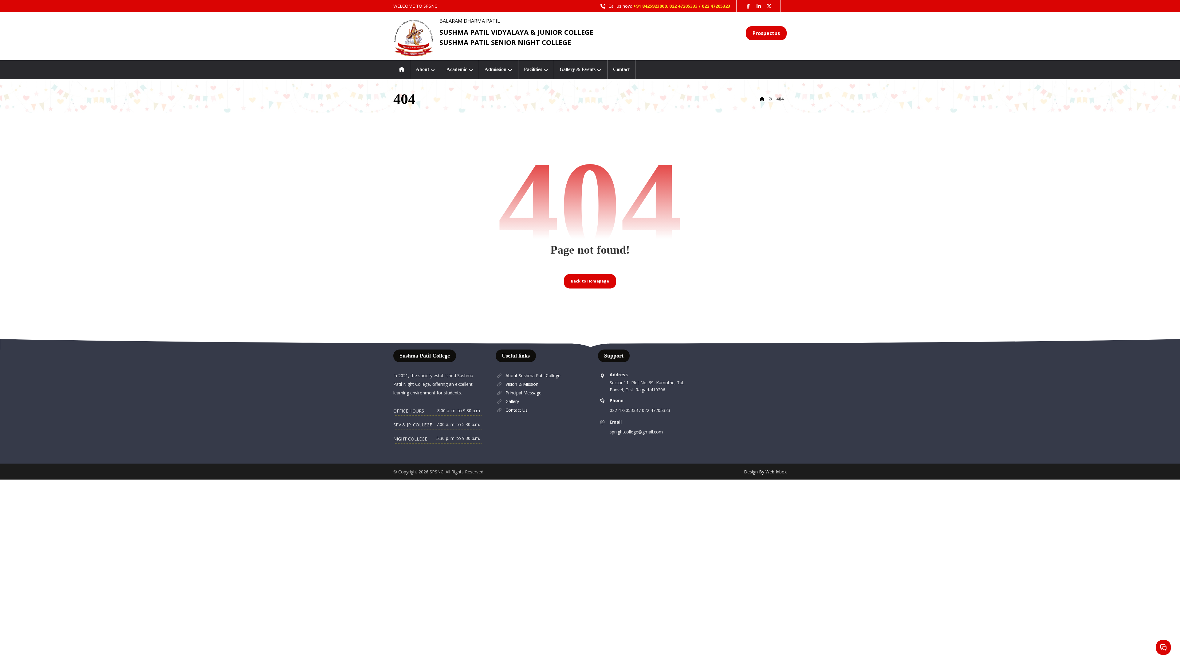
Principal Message (523, 393)
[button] (748, 6)
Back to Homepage (590, 281)
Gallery (512, 401)
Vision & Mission (521, 384)
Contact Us (516, 410)
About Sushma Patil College (532, 375)
